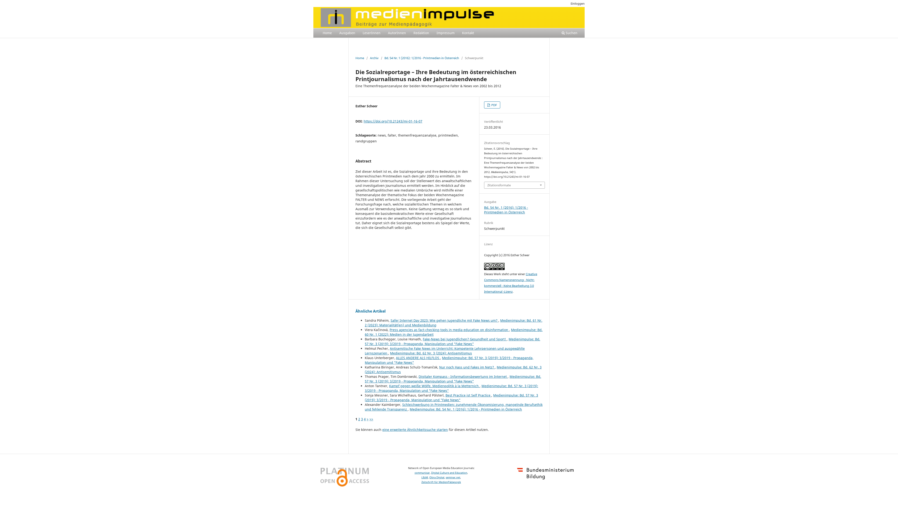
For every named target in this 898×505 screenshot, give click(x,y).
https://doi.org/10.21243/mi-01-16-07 (393, 121)
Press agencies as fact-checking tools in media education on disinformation (449, 330)
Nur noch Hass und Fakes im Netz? (467, 367)
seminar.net (453, 477)
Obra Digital (436, 477)
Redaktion (421, 33)
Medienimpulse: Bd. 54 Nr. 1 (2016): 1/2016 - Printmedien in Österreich (466, 409)
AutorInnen (397, 33)
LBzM (424, 477)
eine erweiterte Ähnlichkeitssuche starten (415, 429)
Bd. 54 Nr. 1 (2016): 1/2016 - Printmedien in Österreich (421, 58)
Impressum (446, 33)
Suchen (571, 33)
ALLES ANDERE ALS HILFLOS (418, 358)
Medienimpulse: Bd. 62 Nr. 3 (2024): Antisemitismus (431, 353)
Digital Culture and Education (449, 472)
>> (371, 419)
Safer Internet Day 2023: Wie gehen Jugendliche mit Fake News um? (444, 320)
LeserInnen (371, 33)
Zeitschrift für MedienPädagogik (441, 482)
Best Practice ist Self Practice (468, 395)
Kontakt (468, 33)
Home (327, 33)
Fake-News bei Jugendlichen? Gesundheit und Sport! (465, 339)
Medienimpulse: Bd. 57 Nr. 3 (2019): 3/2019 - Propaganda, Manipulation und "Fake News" (452, 341)
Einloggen (578, 3)
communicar (422, 472)
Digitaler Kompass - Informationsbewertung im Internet (463, 376)
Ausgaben (347, 33)
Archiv (374, 58)
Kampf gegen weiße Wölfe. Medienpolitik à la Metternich (434, 386)
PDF (494, 105)
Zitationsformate (499, 185)
